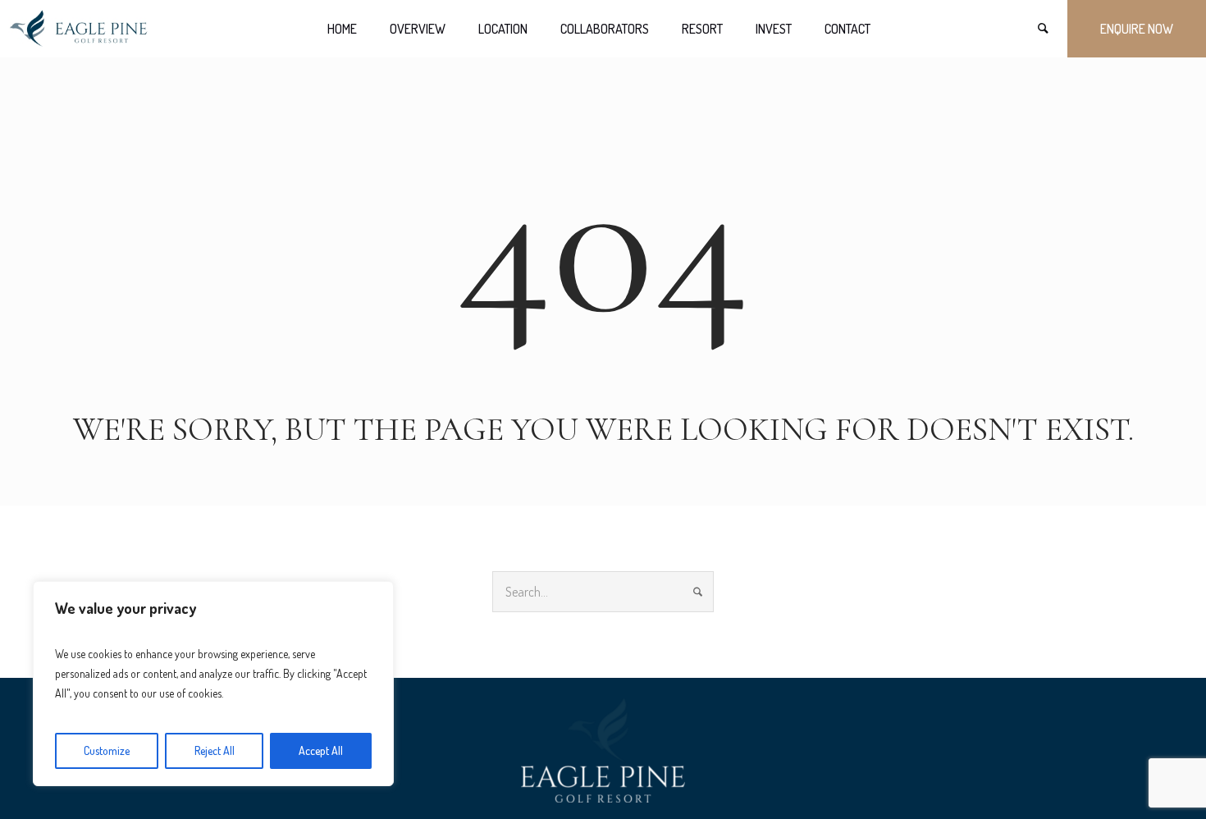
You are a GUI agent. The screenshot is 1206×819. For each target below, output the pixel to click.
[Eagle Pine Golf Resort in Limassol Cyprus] (603, 750)
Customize (107, 750)
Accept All (321, 750)
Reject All (214, 750)
